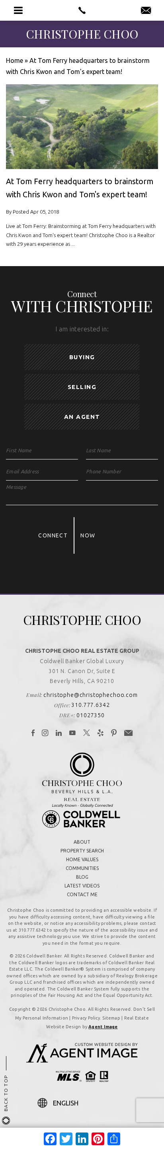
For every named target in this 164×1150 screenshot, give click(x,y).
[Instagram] (45, 733)
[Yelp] (101, 733)
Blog (82, 877)
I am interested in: (82, 329)
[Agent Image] (82, 1060)
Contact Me (82, 894)
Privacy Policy (86, 1018)
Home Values (82, 859)
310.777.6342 (90, 705)
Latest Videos (82, 885)
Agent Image (102, 1026)
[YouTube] (72, 733)
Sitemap (111, 1018)
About (82, 842)
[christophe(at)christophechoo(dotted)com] (146, 11)
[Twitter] (86, 733)
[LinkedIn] (59, 733)
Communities (82, 868)
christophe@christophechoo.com (90, 695)
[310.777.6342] (81, 10)
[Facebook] (33, 733)
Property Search (82, 850)
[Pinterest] (114, 733)
